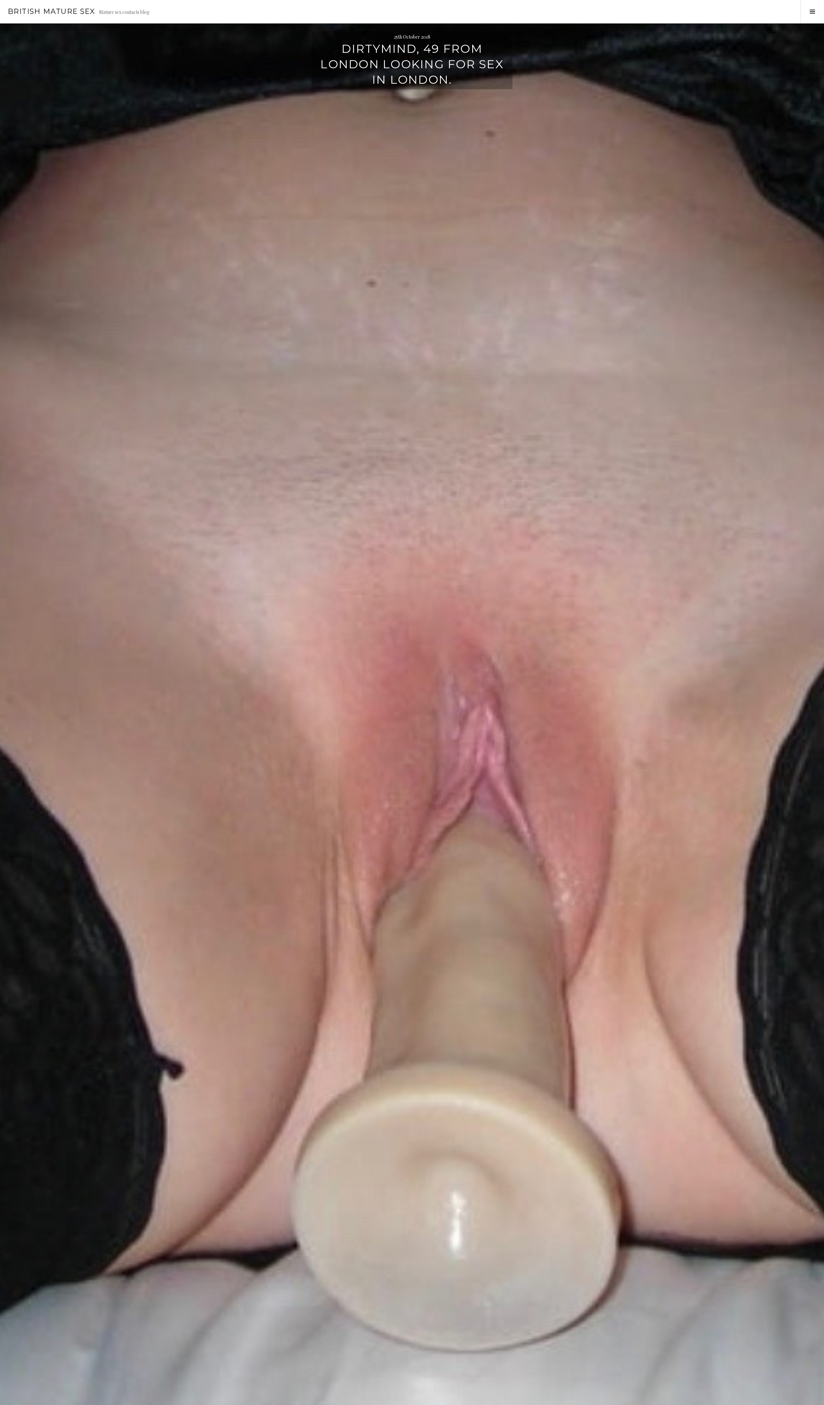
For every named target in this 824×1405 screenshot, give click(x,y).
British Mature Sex (51, 11)
